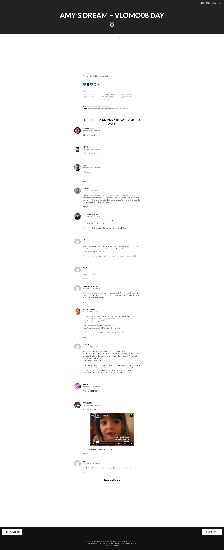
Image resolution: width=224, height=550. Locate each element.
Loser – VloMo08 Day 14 (89, 94)
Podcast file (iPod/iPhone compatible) (96, 76)
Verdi (85, 384)
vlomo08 (105, 106)
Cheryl (86, 189)
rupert (96, 106)
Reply (85, 140)
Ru (121, 37)
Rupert (86, 345)
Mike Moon (88, 128)
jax (84, 461)
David (85, 165)
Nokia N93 (111, 108)
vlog (121, 108)
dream (91, 106)
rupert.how (208, 2)
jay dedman (88, 403)
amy (87, 106)
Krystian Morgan (90, 214)
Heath (85, 147)
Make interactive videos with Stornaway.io (122, 541)
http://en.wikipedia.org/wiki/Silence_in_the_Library (101, 321)
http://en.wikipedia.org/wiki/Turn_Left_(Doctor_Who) (102, 328)
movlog (105, 108)
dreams (100, 108)
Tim (84, 240)
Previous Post (12, 532)
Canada (95, 108)
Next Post (212, 532)
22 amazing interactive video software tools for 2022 (117, 543)
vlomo (100, 106)
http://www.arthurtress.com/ (93, 251)
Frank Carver (89, 310)
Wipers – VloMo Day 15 (127, 94)
